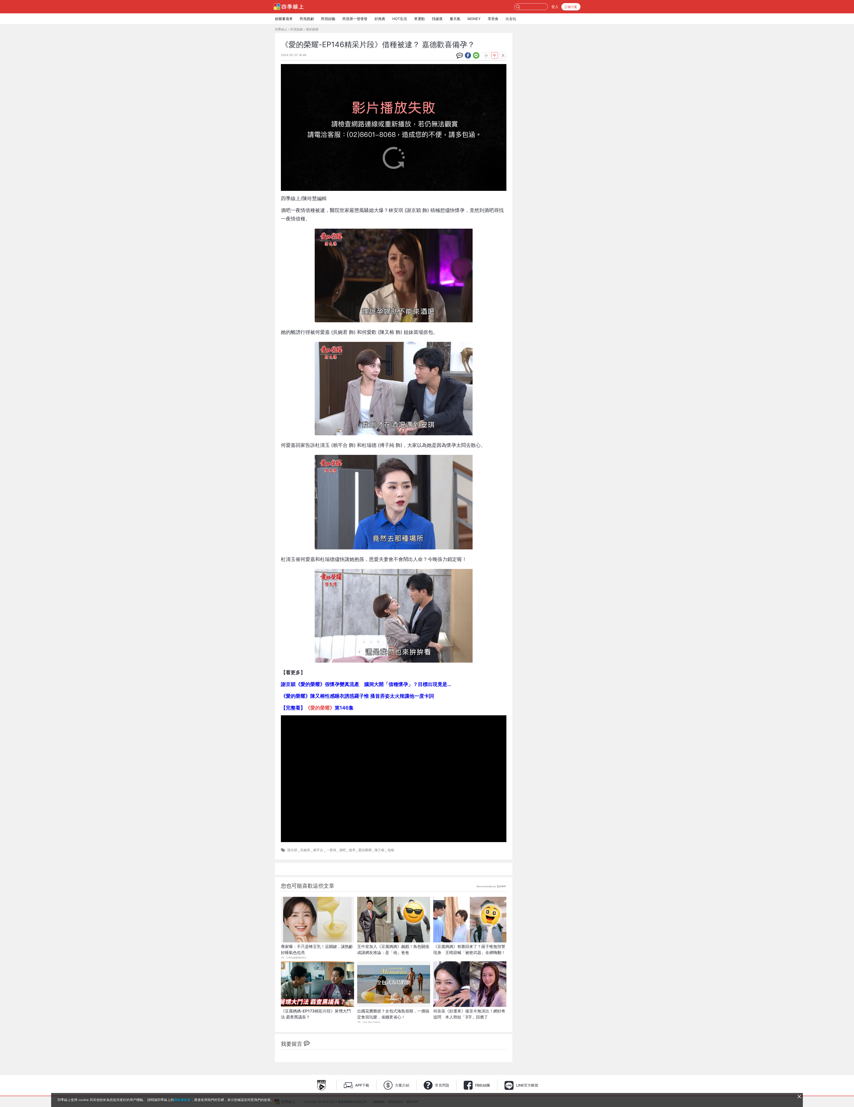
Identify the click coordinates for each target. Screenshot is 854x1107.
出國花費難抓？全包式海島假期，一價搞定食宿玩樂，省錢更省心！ (393, 1014)
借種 (390, 850)
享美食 (493, 18)
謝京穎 (292, 850)
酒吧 (342, 850)
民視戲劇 (307, 18)
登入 (554, 6)
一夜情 (331, 850)
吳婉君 (305, 850)
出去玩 (511, 18)
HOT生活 (399, 18)
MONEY (474, 18)
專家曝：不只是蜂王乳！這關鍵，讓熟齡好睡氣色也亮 (317, 949)
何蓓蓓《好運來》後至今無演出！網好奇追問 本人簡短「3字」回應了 (469, 1014)
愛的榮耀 (312, 29)
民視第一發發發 (354, 18)
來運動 (419, 18)
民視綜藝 (328, 18)
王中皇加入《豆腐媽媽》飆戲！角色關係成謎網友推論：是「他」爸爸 (393, 949)
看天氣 (455, 18)
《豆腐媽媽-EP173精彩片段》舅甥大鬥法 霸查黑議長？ (316, 1014)
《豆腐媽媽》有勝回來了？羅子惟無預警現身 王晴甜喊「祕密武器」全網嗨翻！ (469, 949)
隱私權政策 (182, 1100)
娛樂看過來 (284, 18)
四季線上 (281, 29)
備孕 (352, 850)
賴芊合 (318, 850)
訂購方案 (571, 7)
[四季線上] (289, 6)
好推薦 (380, 18)
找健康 (437, 18)
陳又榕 (380, 850)
